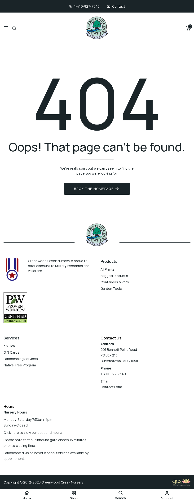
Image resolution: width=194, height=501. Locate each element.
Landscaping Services (21, 358)
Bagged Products (114, 275)
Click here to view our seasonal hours (33, 432)
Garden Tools (111, 288)
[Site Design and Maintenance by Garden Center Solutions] (181, 481)
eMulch (9, 346)
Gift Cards (11, 352)
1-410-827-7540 (87, 6)
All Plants (108, 269)
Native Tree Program (20, 365)
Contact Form (111, 387)
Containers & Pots (115, 282)
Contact (118, 6)
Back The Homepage (94, 188)
